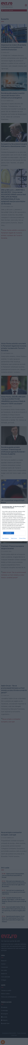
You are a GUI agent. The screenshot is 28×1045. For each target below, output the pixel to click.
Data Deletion (5, 538)
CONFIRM (8, 533)
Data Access (14, 538)
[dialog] (14, 522)
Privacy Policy (22, 538)
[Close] (25, 506)
